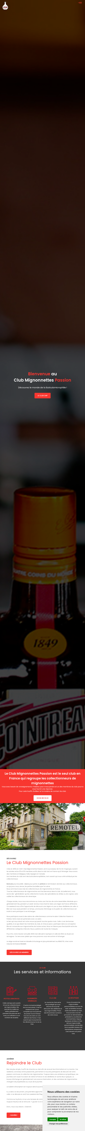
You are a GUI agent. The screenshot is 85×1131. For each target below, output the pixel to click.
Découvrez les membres (19, 952)
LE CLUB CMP (42, 396)
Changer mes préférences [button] (58, 1124)
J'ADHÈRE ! (13, 1115)
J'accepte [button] (52, 1119)
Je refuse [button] (63, 1119)
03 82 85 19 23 (42, 798)
